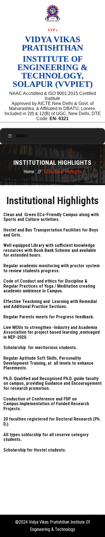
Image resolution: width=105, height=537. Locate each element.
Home (29, 171)
